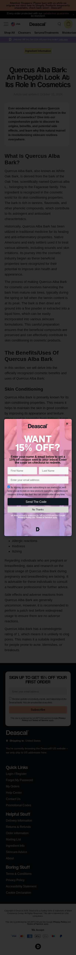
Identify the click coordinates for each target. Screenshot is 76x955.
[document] (38, 477)
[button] (67, 423)
